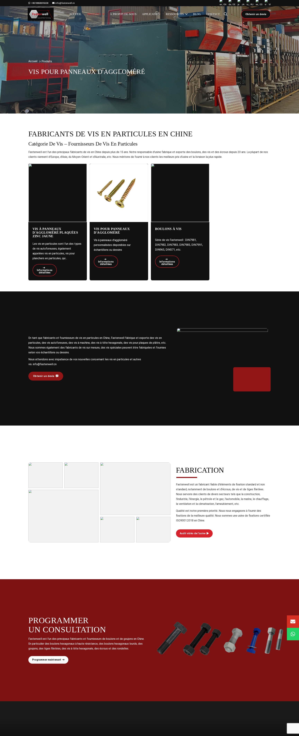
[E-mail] (293, 621)
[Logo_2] (41, 14)
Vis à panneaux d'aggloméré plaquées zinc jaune (55, 232)
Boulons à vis (168, 229)
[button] (225, 14)
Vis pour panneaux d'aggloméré (112, 230)
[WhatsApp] (293, 634)
